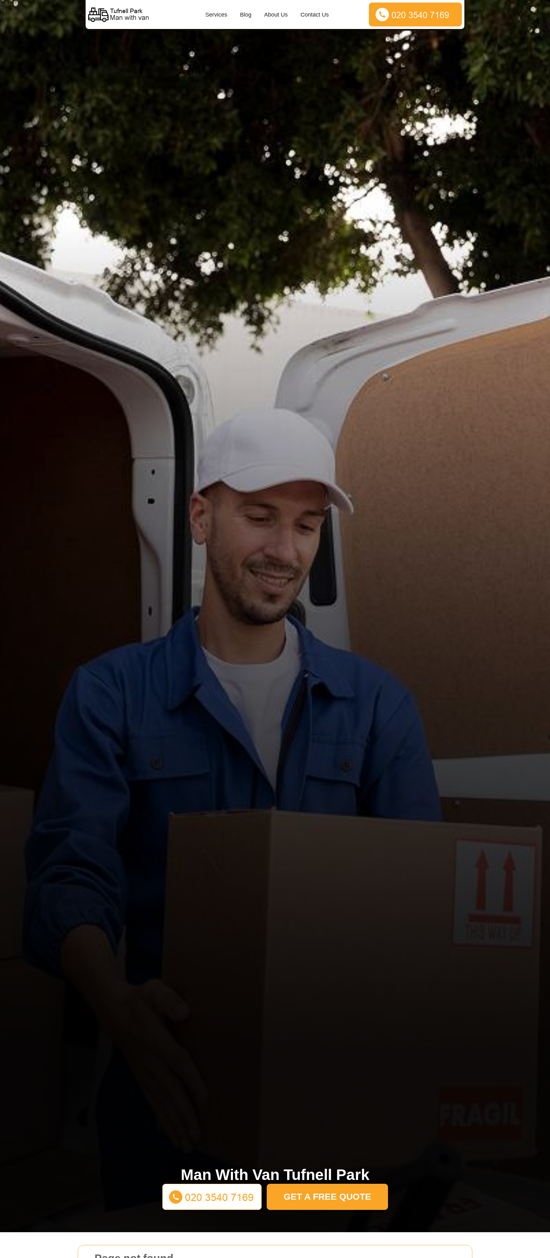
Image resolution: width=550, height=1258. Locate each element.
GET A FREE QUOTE (327, 1197)
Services (216, 14)
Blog (245, 14)
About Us (276, 14)
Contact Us (314, 14)
